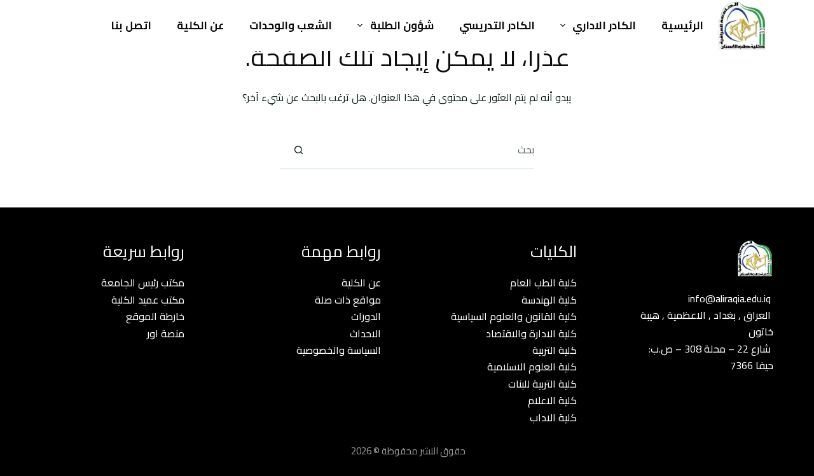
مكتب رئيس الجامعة (142, 282)
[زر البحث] (298, 149)
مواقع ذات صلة (348, 299)
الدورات (366, 316)
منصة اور (165, 333)
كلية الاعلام (552, 400)
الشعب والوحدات (290, 25)
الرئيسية (682, 25)
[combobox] (425, 149)
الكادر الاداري (604, 25)
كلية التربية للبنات (542, 383)
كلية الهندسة (549, 299)
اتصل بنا (131, 25)
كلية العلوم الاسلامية (532, 366)
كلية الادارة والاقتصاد (531, 333)
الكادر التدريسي (497, 25)
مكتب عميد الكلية (147, 299)
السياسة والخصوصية (338, 350)
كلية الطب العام (543, 282)
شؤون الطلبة (402, 25)
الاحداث (365, 333)
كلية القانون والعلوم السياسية (514, 316)
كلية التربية (554, 350)
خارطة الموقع (155, 316)
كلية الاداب (553, 417)
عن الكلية (200, 25)
